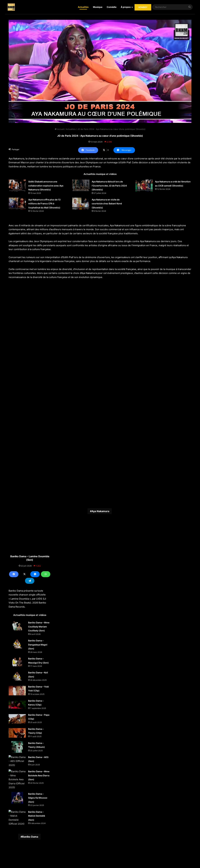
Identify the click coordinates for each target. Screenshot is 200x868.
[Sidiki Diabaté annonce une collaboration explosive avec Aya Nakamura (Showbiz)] (17, 185)
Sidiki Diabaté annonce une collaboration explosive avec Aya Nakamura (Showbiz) (45, 185)
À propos (126, 7)
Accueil (60, 129)
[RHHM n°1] (11, 7)
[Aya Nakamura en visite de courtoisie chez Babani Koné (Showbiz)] (80, 203)
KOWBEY (142, 7)
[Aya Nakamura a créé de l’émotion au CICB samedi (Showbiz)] (144, 185)
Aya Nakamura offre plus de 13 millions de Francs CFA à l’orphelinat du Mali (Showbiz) (44, 203)
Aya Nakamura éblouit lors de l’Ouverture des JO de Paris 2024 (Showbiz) (109, 185)
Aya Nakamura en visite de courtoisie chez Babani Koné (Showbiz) (107, 203)
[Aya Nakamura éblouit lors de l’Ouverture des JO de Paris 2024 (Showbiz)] (80, 185)
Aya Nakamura (100, 511)
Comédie (111, 7)
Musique (97, 7)
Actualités (83, 7)
